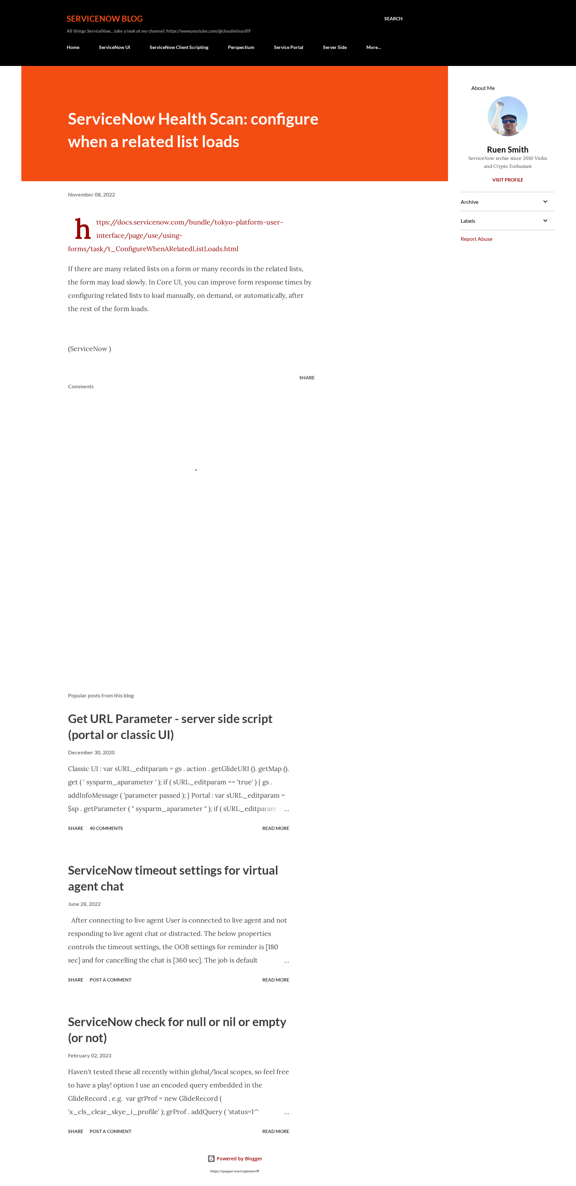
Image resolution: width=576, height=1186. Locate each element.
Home (73, 47)
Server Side (335, 47)
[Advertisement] (180, 609)
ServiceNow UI (114, 47)
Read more (275, 828)
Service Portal (288, 47)
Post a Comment (110, 980)
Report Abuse (476, 238)
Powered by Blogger (238, 1158)
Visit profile (507, 180)
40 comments (106, 828)
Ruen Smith (508, 149)
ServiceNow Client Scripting (179, 47)
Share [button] (307, 377)
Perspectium (241, 47)
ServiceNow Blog (105, 18)
